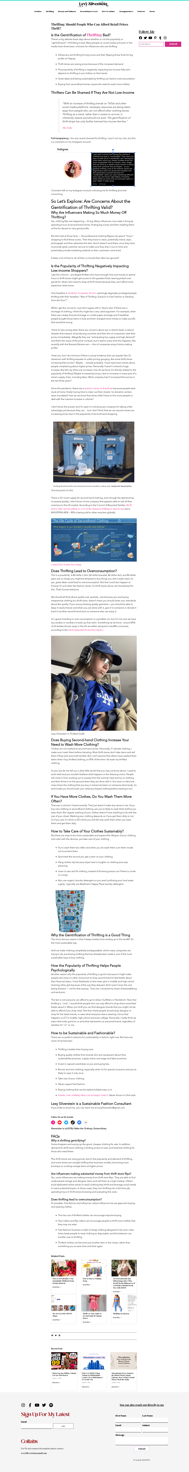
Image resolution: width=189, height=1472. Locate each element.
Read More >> (57, 1287)
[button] (52, 1335)
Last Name (147, 1416)
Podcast (141, 11)
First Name (121, 1416)
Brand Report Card (88, 11)
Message (120, 1435)
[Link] (86, 1122)
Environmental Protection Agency (85, 629)
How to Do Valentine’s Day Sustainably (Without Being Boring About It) (63, 1280)
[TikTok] (73, 1122)
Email (24, 1422)
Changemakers (126, 11)
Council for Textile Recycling (66, 564)
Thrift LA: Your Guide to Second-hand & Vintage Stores (92, 1315)
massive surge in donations (99, 388)
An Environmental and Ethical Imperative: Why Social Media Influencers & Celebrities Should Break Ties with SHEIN (124, 1283)
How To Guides (108, 11)
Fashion (37, 11)
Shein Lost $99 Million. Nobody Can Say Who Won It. (64, 1374)
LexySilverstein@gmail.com (34, 1453)
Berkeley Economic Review (82, 292)
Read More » (56, 1383)
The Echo (67, 127)
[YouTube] (60, 1122)
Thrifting (50, 11)
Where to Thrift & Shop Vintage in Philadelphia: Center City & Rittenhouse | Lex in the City (92, 1376)
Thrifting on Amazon (121, 1313)
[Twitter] (66, 1122)
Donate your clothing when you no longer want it (83, 1095)
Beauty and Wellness (67, 11)
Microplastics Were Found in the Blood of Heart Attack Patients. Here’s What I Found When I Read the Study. (123, 1376)
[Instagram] (53, 1122)
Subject (146, 1425)
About (152, 11)
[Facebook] (79, 1122)
